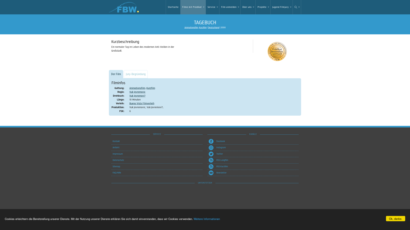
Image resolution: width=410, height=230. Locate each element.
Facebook (220, 141)
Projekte (262, 7)
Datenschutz (118, 160)
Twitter (219, 154)
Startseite (173, 7)
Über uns (247, 7)
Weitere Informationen (207, 219)
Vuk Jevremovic (137, 92)
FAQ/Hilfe (117, 172)
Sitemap (116, 166)
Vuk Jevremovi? (137, 95)
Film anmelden (229, 7)
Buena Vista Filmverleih (141, 103)
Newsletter (221, 172)
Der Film (116, 74)
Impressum (118, 154)
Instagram (221, 147)
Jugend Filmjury (280, 7)
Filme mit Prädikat (192, 7)
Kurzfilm (203, 27)
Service (211, 7)
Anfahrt (116, 147)
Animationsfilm (191, 27)
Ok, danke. (395, 219)
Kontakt (116, 141)
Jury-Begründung (136, 74)
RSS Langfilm (222, 160)
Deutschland (213, 27)
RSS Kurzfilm (222, 166)
